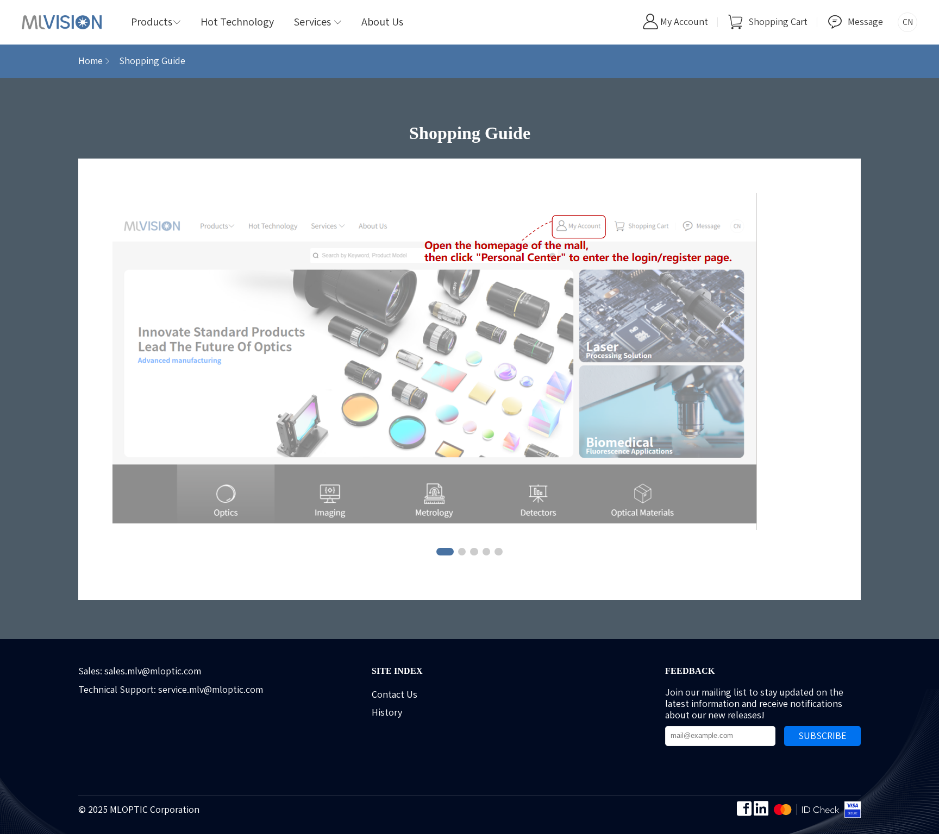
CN (908, 22)
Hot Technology (237, 22)
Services (317, 22)
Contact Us (394, 694)
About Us (382, 22)
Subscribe (822, 735)
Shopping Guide (152, 60)
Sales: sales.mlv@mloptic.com (139, 671)
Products (156, 22)
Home (90, 60)
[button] (445, 551)
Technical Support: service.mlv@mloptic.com (170, 689)
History (387, 712)
